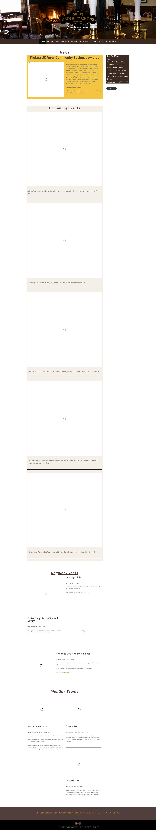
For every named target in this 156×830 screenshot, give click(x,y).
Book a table (111, 42)
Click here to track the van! (62, 672)
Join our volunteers (69, 42)
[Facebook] (79, 823)
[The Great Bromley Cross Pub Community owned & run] (78, 20)
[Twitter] (76, 823)
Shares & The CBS (97, 42)
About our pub (53, 42)
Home (42, 42)
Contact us (83, 42)
